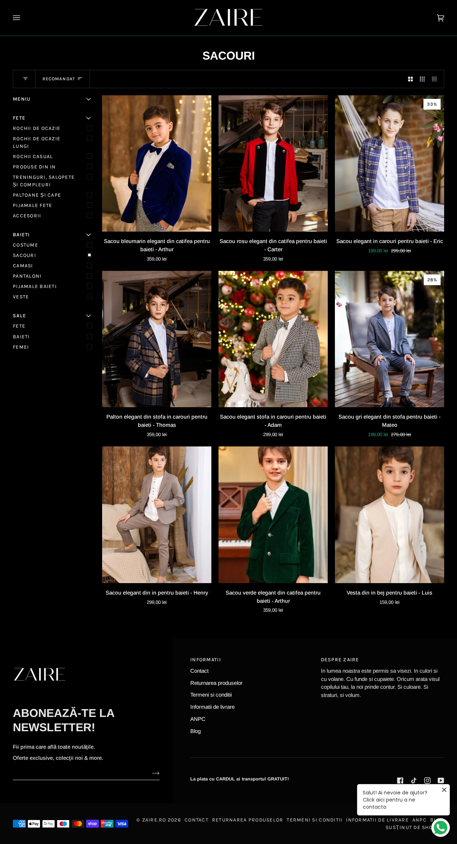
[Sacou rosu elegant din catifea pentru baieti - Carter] (273, 163)
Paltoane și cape (37, 195)
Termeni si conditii (211, 695)
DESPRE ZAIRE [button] (340, 660)
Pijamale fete (32, 205)
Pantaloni (27, 276)
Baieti (21, 337)
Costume (25, 245)
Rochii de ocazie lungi (36, 142)
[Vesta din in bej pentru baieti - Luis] (389, 514)
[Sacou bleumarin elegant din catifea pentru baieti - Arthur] (156, 163)
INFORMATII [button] (205, 660)
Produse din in (34, 167)
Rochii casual (33, 156)
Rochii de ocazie (36, 128)
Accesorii (27, 216)
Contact (199, 671)
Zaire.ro (154, 820)
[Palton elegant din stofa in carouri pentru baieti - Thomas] (156, 339)
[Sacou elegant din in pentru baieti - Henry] (156, 514)
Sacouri (24, 255)
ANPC (197, 719)
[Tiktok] (414, 780)
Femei (21, 347)
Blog (195, 731)
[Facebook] (400, 780)
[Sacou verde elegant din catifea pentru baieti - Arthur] (273, 514)
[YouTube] (441, 780)
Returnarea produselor (216, 683)
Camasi (23, 266)
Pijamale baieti (35, 286)
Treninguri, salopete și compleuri (44, 181)
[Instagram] (427, 780)
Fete (19, 326)
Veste (21, 297)
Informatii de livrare (212, 707)
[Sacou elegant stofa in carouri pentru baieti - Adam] (273, 339)
